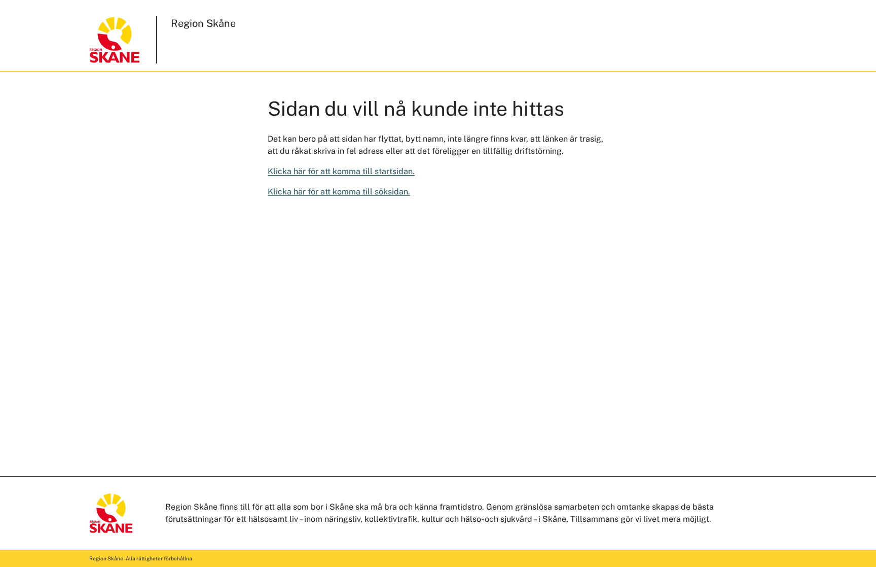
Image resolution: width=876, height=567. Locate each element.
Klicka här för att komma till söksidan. (339, 191)
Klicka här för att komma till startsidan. (341, 171)
